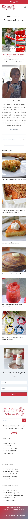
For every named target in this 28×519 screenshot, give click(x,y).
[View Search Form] (25, 7)
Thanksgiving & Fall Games (13, 495)
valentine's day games (12, 493)
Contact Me (14, 511)
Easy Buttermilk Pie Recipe (10, 243)
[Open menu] (22, 7)
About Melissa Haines (14, 507)
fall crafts (7, 446)
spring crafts (8, 453)
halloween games (10, 490)
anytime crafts (9, 443)
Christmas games (10, 497)
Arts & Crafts (6, 54)
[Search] (24, 140)
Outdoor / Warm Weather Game (14, 56)
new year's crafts (10, 451)
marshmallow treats (11, 469)
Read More (14, 129)
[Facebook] (10, 1)
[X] (14, 1)
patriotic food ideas (11, 471)
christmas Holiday (10, 476)
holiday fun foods (10, 474)
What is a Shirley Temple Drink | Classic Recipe (12, 305)
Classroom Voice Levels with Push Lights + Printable (12, 338)
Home (8, 16)
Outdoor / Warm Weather (17, 54)
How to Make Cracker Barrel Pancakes (14, 274)
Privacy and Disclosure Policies (14, 509)
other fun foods (10, 479)
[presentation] (14, 40)
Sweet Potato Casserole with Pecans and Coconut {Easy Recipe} (13, 211)
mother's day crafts (11, 448)
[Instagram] (17, 1)
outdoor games (9, 500)
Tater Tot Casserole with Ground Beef (14, 179)
